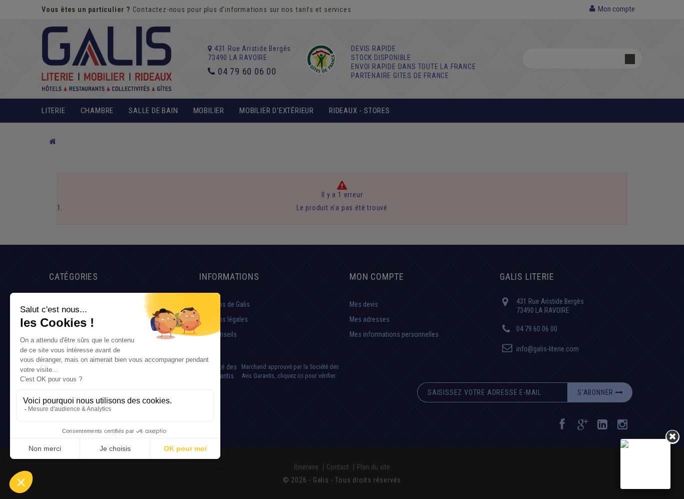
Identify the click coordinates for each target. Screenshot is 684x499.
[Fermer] (672, 437)
